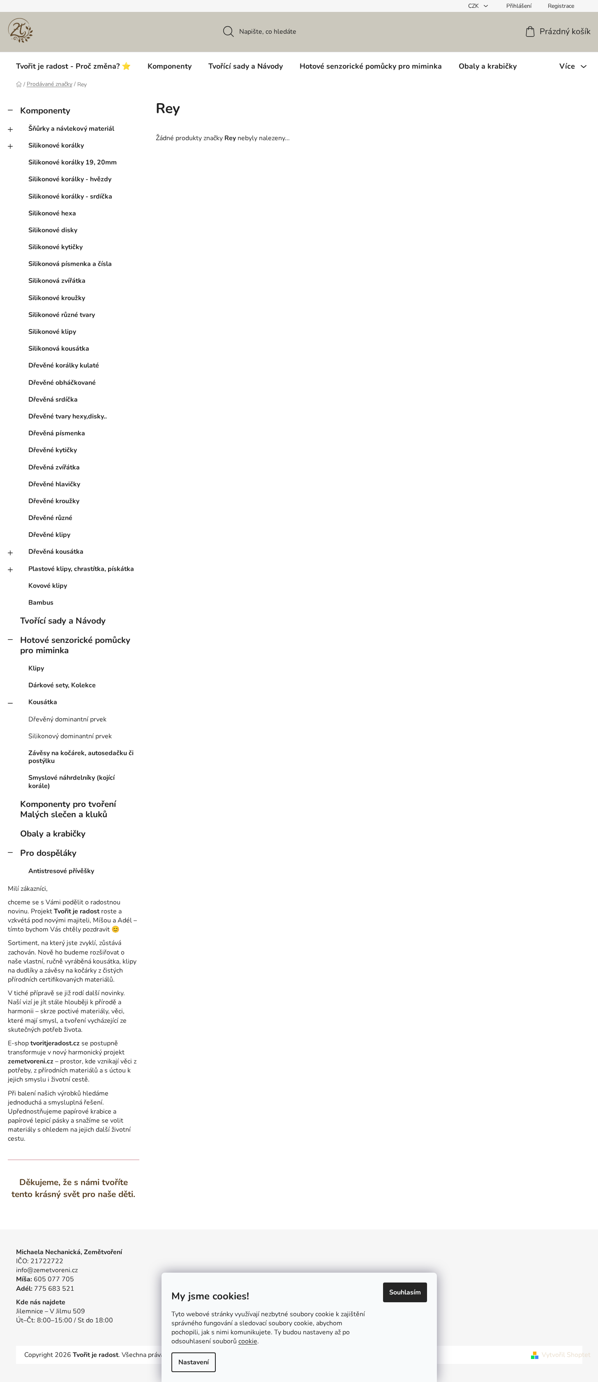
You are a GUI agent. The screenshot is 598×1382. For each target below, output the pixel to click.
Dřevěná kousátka (55, 551)
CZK (474, 6)
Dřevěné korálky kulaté (63, 365)
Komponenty (45, 110)
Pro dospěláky (48, 853)
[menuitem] (73, 66)
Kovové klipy (47, 585)
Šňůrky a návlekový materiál (71, 128)
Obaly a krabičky (52, 833)
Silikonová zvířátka (56, 280)
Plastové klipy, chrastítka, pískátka (81, 568)
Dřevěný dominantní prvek (67, 719)
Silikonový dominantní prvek (70, 736)
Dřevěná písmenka (56, 433)
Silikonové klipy (52, 331)
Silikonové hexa (52, 213)
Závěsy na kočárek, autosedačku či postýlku (81, 757)
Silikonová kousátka (58, 348)
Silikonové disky (52, 230)
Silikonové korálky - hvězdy (69, 179)
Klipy (36, 668)
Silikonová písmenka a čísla (70, 263)
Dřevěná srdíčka (53, 399)
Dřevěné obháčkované (62, 382)
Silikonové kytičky (55, 247)
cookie (247, 1341)
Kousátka (42, 702)
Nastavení (193, 1362)
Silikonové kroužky (56, 298)
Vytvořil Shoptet (566, 1354)
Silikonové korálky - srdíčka (70, 196)
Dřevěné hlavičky (54, 484)
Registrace (561, 6)
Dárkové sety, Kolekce (62, 685)
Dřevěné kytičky (52, 450)
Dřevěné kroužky (53, 501)
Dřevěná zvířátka (54, 467)
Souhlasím (405, 1292)
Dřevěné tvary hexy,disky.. (67, 416)
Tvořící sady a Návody (63, 620)
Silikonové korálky (56, 145)
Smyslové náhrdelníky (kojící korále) (71, 781)
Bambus (40, 602)
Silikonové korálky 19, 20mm (72, 162)
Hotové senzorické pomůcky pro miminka (75, 645)
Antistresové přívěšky (61, 871)
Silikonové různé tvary (61, 314)
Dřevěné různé (50, 517)
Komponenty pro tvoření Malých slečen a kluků (68, 809)
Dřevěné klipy (49, 534)
